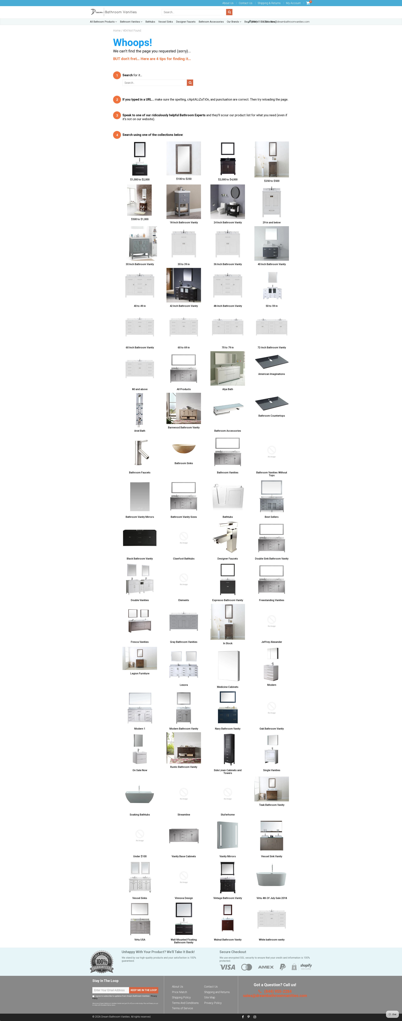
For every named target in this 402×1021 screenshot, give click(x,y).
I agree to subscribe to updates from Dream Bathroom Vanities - (124, 997)
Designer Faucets (186, 21)
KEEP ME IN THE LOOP (144, 990)
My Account (293, 3)
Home (117, 30)
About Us (228, 3)
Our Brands (233, 21)
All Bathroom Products (102, 21)
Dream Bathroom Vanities (115, 1016)
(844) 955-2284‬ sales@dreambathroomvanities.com (280, 21)
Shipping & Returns (269, 3)
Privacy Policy (213, 1003)
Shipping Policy (181, 997)
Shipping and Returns (217, 992)
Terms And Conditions (185, 1003)
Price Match (179, 992)
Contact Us (245, 3)
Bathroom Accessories (211, 21)
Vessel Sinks (165, 21)
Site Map (209, 997)
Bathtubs (150, 21)
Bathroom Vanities (130, 21)
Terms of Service (182, 1008)
